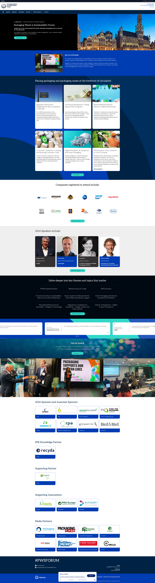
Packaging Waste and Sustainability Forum (46, 567)
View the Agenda (76, 313)
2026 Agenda (19, 37)
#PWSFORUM (47, 560)
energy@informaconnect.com (113, 567)
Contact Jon (76, 353)
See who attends (76, 221)
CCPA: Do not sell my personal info (111, 576)
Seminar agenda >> (98, 169)
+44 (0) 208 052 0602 (115, 570)
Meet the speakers (76, 270)
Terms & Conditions (97, 576)
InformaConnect (40, 565)
